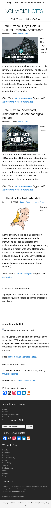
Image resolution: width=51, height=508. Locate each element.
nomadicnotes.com (23, 503)
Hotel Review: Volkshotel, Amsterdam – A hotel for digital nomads (23, 114)
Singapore (6, 476)
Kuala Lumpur (7, 468)
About (4, 409)
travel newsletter (10, 374)
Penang (5, 473)
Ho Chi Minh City (8, 458)
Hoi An (4, 460)
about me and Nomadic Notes (22, 357)
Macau (4, 471)
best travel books (27, 380)
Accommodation (23, 98)
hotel (17, 102)
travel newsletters (17, 496)
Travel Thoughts (23, 273)
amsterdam (8, 102)
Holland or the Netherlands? (21, 198)
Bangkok (5, 450)
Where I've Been (8, 417)
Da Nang (5, 455)
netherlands (27, 102)
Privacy (42, 503)
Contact (5, 412)
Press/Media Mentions (10, 414)
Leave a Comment (40, 202)
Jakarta (5, 465)
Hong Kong (6, 463)
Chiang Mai (6, 452)
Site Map (34, 503)
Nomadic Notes (25, 11)
